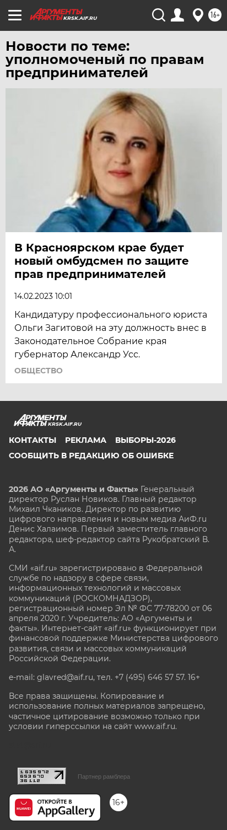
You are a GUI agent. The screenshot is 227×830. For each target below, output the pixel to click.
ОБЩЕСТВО (38, 370)
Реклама (85, 440)
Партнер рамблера (104, 776)
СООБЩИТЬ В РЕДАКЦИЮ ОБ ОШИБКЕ (91, 455)
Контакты (32, 440)
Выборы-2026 (145, 440)
